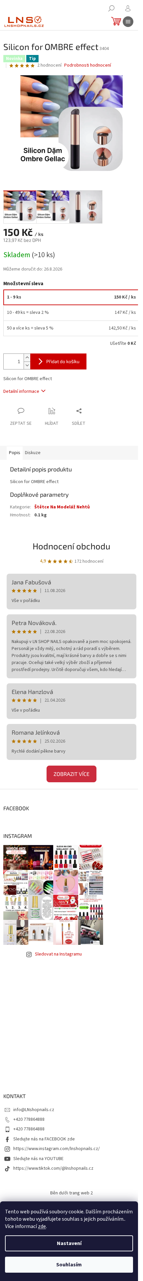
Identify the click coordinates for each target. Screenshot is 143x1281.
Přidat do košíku (62, 361)
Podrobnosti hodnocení (87, 65)
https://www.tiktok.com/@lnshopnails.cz (53, 1168)
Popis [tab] (14, 452)
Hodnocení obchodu (71, 546)
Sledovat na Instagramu (58, 954)
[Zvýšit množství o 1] (27, 357)
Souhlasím (69, 1264)
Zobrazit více (71, 774)
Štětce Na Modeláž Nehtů (62, 507)
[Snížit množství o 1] (27, 365)
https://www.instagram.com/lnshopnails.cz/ (56, 1148)
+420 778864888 (29, 1119)
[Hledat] (111, 8)
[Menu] (128, 21)
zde (42, 1226)
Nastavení (69, 1243)
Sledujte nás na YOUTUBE (38, 1158)
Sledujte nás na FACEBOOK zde (44, 1139)
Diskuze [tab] (33, 452)
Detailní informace (21, 391)
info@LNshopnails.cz (33, 1109)
